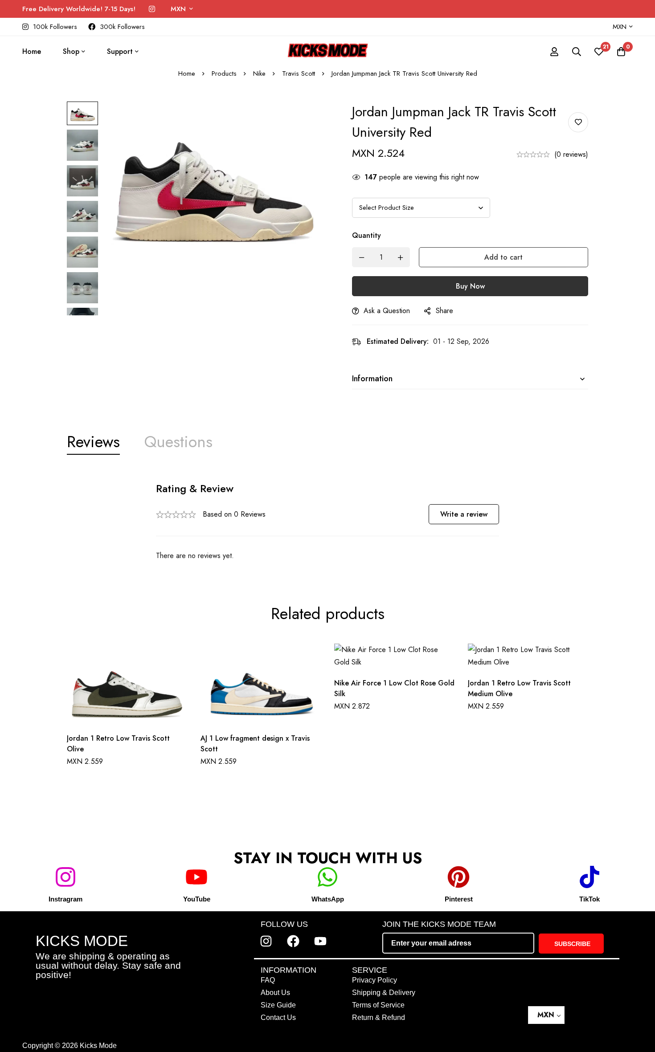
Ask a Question (387, 311)
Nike (259, 73)
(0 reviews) (571, 154)
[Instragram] (65, 877)
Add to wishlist (578, 122)
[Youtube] (320, 941)
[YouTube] (196, 877)
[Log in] (554, 52)
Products (224, 73)
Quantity (366, 235)
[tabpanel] (327, 521)
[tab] (93, 442)
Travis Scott (298, 73)
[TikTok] (589, 877)
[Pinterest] (458, 877)
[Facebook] (293, 941)
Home (186, 73)
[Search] (576, 52)
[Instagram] (152, 9)
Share (444, 311)
